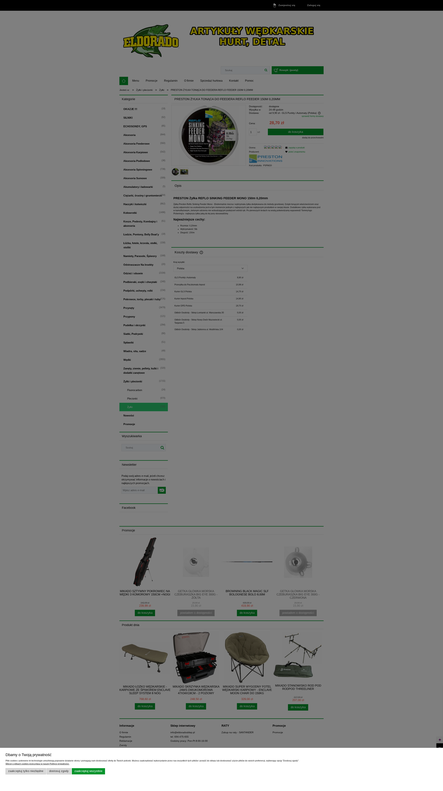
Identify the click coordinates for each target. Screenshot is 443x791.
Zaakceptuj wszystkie (88, 771)
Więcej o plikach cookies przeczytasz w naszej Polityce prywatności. (37, 764)
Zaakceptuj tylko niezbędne (25, 771)
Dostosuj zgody (59, 771)
